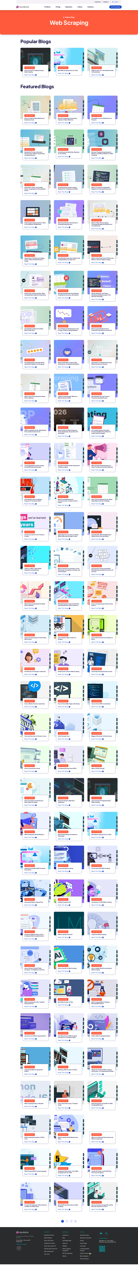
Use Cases (83, 1246)
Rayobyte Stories (84, 1235)
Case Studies (83, 1243)
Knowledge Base (67, 1240)
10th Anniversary (84, 1258)
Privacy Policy (19, 1240)
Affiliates (65, 1246)
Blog (64, 1238)
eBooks (64, 1256)
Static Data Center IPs (50, 1246)
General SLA (19, 1241)
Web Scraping (30, 67)
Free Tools (47, 1254)
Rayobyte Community (85, 1238)
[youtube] (101, 1233)
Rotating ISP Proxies (49, 1243)
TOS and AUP (27, 1240)
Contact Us (98, 1)
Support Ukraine (84, 1253)
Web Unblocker (48, 1238)
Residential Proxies (49, 1235)
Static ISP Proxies (48, 1240)
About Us (65, 1243)
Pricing (82, 1240)
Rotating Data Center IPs (50, 1248)
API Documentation (68, 1253)
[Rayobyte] (22, 1232)
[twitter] (106, 1233)
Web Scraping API (49, 1251)
